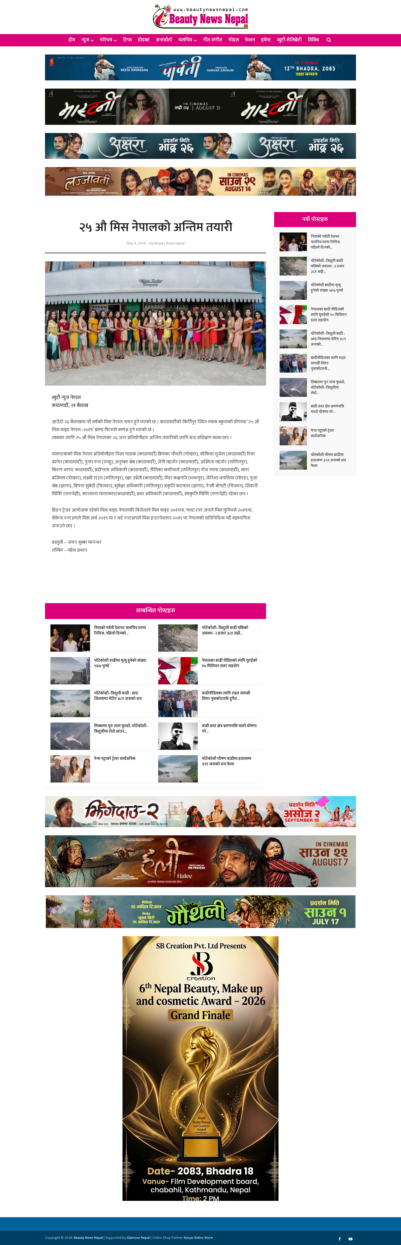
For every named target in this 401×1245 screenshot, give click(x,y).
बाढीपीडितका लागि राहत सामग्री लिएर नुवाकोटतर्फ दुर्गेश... (226, 696)
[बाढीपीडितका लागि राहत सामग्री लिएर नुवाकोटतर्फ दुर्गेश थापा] (295, 363)
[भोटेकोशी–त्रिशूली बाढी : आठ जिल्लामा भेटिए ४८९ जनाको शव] (295, 339)
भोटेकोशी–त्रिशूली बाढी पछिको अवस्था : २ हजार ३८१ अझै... (225, 630)
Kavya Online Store (198, 1238)
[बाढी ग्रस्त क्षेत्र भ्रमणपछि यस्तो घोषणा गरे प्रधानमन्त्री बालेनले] (295, 411)
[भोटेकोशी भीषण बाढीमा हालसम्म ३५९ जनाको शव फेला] (295, 460)
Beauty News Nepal (169, 243)
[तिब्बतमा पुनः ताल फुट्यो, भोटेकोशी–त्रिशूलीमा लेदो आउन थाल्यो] (295, 387)
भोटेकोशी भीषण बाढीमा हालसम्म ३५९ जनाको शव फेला (226, 761)
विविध (313, 40)
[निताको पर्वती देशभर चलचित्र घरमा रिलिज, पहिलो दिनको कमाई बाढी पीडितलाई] (295, 241)
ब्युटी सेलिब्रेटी (289, 40)
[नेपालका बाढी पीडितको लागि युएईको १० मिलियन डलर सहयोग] (295, 314)
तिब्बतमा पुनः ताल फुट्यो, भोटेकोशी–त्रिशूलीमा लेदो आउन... (121, 729)
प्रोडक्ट (144, 40)
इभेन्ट (266, 40)
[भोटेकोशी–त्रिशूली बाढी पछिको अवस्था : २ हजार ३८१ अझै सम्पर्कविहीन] (295, 266)
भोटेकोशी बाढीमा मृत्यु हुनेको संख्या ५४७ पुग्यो (120, 663)
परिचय (106, 40)
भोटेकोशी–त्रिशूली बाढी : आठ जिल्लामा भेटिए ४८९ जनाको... (328, 338)
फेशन (250, 40)
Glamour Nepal (138, 1238)
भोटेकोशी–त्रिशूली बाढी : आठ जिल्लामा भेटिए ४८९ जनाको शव (118, 696)
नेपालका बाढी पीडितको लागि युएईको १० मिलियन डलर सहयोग (229, 663)
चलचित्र (185, 40)
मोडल (233, 40)
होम (71, 40)
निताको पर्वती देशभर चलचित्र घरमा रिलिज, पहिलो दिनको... (120, 630)
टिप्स (127, 40)
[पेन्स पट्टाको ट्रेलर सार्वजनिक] (295, 436)
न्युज (85, 40)
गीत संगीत (212, 40)
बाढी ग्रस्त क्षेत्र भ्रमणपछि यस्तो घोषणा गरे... (229, 729)
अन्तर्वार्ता (164, 40)
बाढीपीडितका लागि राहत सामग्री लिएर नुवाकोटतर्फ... (328, 363)
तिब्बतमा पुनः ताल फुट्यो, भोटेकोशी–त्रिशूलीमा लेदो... (328, 387)
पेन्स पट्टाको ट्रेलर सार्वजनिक (115, 758)
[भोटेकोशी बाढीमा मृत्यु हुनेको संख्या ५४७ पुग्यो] (295, 290)
